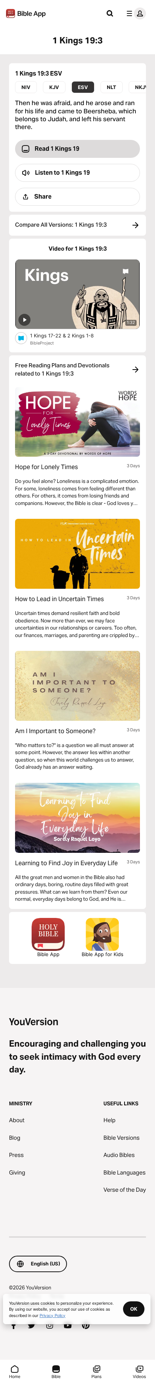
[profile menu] (134, 13)
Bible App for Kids (102, 954)
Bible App (48, 954)
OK (133, 1309)
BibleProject (42, 343)
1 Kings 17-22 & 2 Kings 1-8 (68, 335)
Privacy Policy (52, 1315)
